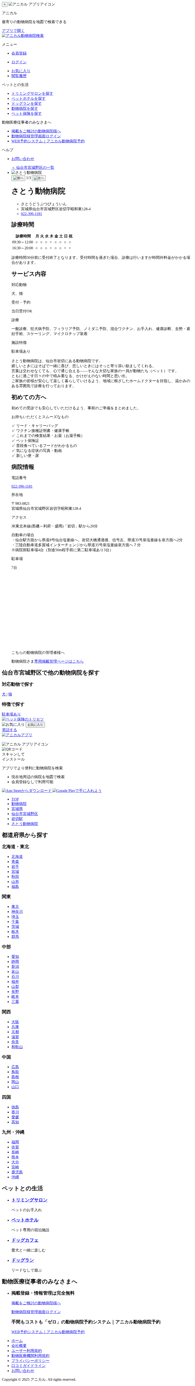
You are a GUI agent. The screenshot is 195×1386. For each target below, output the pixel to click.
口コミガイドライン (28, 1366)
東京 (15, 907)
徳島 (15, 1107)
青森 (15, 862)
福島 (15, 887)
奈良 (15, 1042)
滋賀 (15, 1037)
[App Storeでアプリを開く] (27, 791)
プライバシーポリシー (30, 1361)
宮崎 (15, 1167)
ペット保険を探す (26, 113)
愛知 (15, 957)
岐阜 (15, 997)
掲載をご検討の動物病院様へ (36, 131)
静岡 (15, 962)
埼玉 (15, 917)
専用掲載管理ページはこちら (59, 661)
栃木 (15, 932)
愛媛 (15, 1117)
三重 (15, 1002)
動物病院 (19, 804)
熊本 (15, 1157)
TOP (15, 799)
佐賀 (15, 1147)
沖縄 (15, 1177)
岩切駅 (17, 819)
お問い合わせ (22, 159)
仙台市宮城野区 (24, 814)
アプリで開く (13, 31)
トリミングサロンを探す (32, 93)
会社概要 (19, 1346)
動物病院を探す (24, 108)
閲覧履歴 (19, 76)
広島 (15, 1067)
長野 (15, 992)
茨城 (15, 927)
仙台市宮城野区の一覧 (32, 167)
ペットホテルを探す (28, 98)
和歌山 (17, 1047)
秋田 (15, 877)
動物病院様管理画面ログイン (36, 136)
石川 (15, 977)
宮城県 (17, 809)
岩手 (15, 867)
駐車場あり (11, 714)
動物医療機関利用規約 (30, 1356)
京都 (15, 1032)
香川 (15, 1112)
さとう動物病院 (24, 824)
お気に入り (20, 71)
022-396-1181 (31, 214)
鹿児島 (17, 1172)
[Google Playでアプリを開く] (77, 791)
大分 (15, 1162)
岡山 (15, 1082)
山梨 (15, 987)
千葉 (15, 922)
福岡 (15, 1142)
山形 (15, 882)
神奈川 (17, 912)
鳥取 (15, 1072)
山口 (15, 1087)
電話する (9, 730)
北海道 (17, 857)
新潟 (15, 967)
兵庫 (15, 1027)
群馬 (15, 937)
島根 (15, 1077)
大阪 (15, 1022)
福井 (15, 982)
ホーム (17, 1341)
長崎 (15, 1152)
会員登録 (19, 53)
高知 (15, 1122)
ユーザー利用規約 (26, 1351)
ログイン (19, 62)
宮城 (15, 872)
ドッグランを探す (26, 103)
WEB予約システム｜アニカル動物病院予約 (48, 141)
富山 (15, 972)
